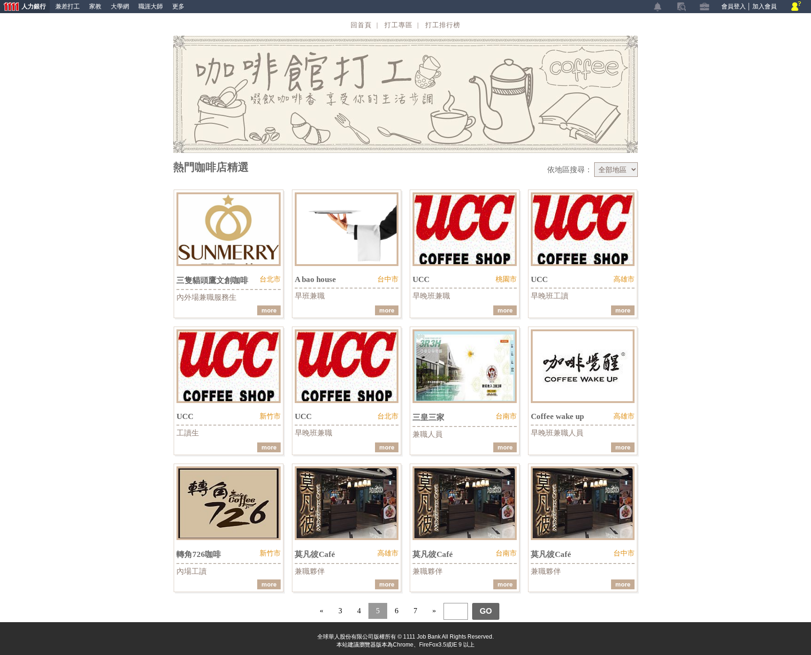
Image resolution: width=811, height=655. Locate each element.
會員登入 (733, 6)
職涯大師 (150, 6)
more (268, 310)
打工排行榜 (442, 25)
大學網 (120, 6)
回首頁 (361, 25)
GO (486, 611)
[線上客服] (796, 6)
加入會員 (764, 6)
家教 (95, 6)
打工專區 (398, 25)
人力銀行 (23, 7)
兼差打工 (67, 6)
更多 (178, 6)
